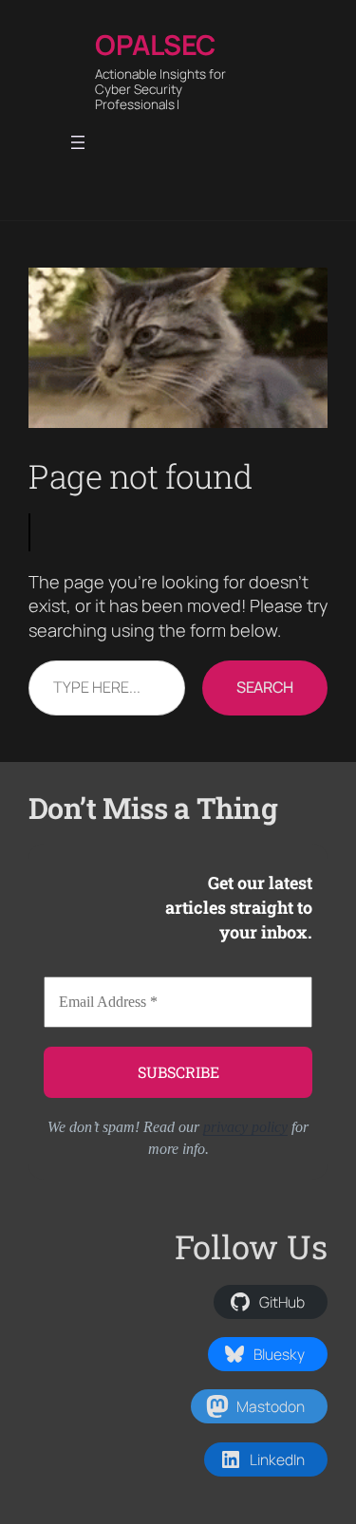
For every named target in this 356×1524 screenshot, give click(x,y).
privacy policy (245, 1127)
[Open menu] (77, 142)
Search (264, 687)
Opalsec (155, 45)
